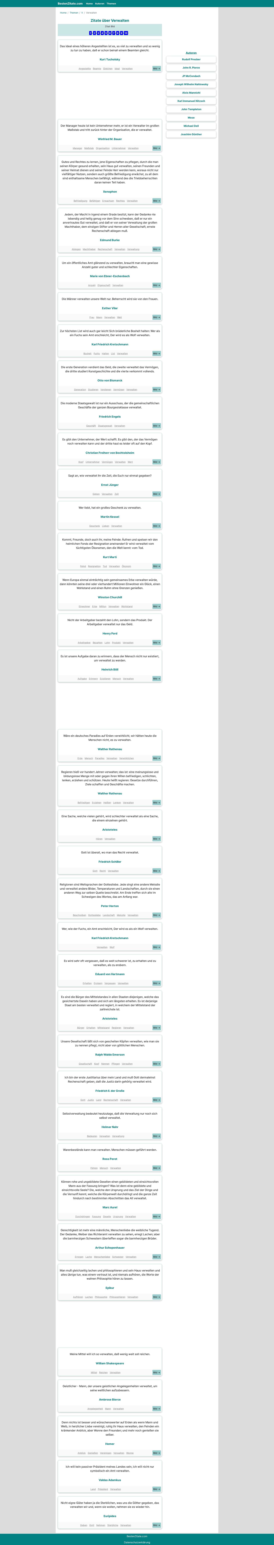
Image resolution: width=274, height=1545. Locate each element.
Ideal (117, 68)
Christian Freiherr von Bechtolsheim (110, 452)
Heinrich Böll (109, 669)
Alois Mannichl (191, 92)
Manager (77, 148)
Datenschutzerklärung (137, 1542)
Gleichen (107, 68)
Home (90, 3)
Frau (91, 317)
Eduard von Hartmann (110, 974)
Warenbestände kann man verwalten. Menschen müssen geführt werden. (110, 1149)
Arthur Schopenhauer (110, 1247)
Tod (105, 566)
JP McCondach (191, 76)
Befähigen (94, 200)
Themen (111, 3)
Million (102, 606)
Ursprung (118, 1216)
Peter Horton (110, 906)
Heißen (107, 802)
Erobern (98, 983)
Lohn (107, 642)
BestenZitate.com (70, 3)
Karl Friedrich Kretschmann (110, 344)
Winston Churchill (110, 597)
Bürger (80, 1027)
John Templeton (191, 109)
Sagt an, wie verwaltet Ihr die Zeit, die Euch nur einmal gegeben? (110, 475)
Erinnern (93, 678)
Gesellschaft (85, 1063)
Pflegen (116, 1063)
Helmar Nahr (110, 1127)
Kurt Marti (110, 557)
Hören (99, 838)
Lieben (105, 525)
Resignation (94, 566)
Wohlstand (127, 606)
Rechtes (120, 200)
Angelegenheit (95, 1408)
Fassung (96, 1216)
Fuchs (97, 353)
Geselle (107, 1216)
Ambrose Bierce (110, 1399)
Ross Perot (109, 1159)
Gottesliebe (94, 915)
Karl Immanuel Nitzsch (191, 100)
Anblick (82, 1453)
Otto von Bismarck (109, 380)
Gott (95, 870)
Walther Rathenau (110, 749)
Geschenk (94, 525)
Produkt (116, 642)
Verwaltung (133, 249)
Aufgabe (82, 678)
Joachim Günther (191, 134)
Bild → (156, 68)
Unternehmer (119, 148)
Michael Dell (191, 125)
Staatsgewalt (105, 425)
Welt (119, 317)
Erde (79, 758)
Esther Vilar (110, 308)
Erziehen (96, 802)
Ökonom (126, 566)
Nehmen (100, 1525)
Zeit (117, 494)
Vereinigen (105, 1453)
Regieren (116, 1027)
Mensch (117, 678)
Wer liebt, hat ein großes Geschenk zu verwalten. (110, 507)
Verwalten (127, 68)
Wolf (112, 947)
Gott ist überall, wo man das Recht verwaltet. (110, 852)
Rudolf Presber (191, 59)
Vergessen (110, 983)
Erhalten (87, 983)
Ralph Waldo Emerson (110, 1054)
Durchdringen (82, 1216)
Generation (80, 389)
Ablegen (76, 249)
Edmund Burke (110, 240)
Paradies (99, 758)
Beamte (97, 68)
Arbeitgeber (84, 642)
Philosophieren (117, 1297)
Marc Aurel (110, 1207)
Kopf (80, 461)
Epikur (110, 1288)
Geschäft (91, 425)
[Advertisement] (110, 95)
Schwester (117, 1256)
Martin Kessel (110, 516)
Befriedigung (80, 200)
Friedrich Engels (110, 416)
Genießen (93, 1453)
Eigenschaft (104, 285)
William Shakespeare (110, 1363)
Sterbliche (112, 1525)
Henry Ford (110, 633)
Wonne (130, 1453)
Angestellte (85, 68)
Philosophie (101, 1297)
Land (98, 1099)
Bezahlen (97, 642)
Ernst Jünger (110, 485)
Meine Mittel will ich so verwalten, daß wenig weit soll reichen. (110, 1354)
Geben (96, 494)
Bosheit (87, 353)
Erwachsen (108, 200)
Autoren (99, 3)
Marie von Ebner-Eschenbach (110, 276)
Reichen (103, 1372)
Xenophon (110, 191)
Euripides (110, 1516)
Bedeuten (92, 1136)
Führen (94, 1168)
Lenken (117, 802)
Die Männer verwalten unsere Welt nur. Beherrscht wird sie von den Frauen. (110, 299)
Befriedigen (84, 802)
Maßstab (89, 148)
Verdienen (105, 389)
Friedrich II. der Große (109, 1090)
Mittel (94, 1372)
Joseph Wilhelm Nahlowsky (191, 84)
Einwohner (84, 606)
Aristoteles (109, 829)
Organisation (103, 148)
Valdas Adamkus (110, 1480)
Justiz (90, 1099)
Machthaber (89, 249)
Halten (105, 353)
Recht (103, 870)
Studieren (93, 389)
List (113, 353)
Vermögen (118, 389)
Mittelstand (103, 1027)
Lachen (89, 1297)
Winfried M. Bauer (110, 139)
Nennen (105, 1063)
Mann (99, 317)
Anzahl (91, 285)
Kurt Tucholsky (110, 59)
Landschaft (109, 915)
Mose (191, 117)
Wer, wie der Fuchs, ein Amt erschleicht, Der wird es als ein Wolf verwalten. (110, 929)
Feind (83, 566)
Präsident (103, 1489)
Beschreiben (79, 915)
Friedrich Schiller (110, 861)
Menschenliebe (102, 1256)
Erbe (94, 606)
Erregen (79, 1256)
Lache (88, 1256)
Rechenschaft (105, 249)
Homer (109, 1444)
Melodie (121, 915)
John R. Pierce (191, 67)
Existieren (105, 678)
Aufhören (78, 1297)
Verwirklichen (126, 758)
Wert (130, 461)
